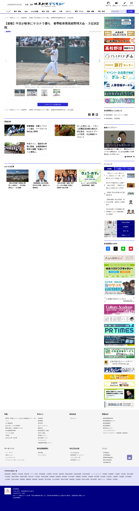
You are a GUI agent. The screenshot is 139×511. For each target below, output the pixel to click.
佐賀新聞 (78, 479)
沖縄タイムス (101, 479)
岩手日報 (55, 474)
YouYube (131, 249)
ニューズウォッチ (10, 457)
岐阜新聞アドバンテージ (77, 455)
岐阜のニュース (14, 18)
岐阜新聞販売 (106, 425)
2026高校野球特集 (10, 430)
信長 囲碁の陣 (107, 462)
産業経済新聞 (77, 474)
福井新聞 (84, 476)
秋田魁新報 (42, 474)
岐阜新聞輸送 (106, 423)
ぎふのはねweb (75, 452)
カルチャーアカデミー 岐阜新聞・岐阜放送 (115, 433)
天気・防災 (101, 11)
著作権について (42, 435)
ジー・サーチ (9, 452)
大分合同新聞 (55, 479)
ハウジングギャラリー (109, 430)
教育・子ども (79, 11)
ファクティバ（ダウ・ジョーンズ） (15, 460)
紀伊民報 (109, 476)
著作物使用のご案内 (43, 430)
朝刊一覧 (108, 5)
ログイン (131, 5)
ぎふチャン (74, 418)
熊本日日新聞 (85, 479)
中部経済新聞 (44, 476)
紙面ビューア (116, 5)
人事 (60, 11)
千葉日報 (123, 474)
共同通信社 (106, 452)
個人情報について (43, 438)
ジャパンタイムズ (96, 474)
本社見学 (40, 423)
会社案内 (40, 418)
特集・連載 (90, 11)
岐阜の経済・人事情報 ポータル (14, 428)
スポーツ (68, 11)
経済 (54, 11)
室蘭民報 (14, 474)
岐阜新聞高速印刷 (108, 418)
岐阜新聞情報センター (109, 420)
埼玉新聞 (7, 476)
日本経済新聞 (86, 474)
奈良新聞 (102, 476)
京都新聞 (90, 476)
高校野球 (24, 18)
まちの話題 (34, 11)
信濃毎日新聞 (23, 476)
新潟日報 (30, 476)
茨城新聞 (110, 474)
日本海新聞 (128, 476)
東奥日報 (26, 474)
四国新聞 (22, 479)
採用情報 (40, 420)
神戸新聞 (96, 476)
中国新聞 (121, 476)
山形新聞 (49, 474)
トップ (8, 11)
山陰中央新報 (15, 479)
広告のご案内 (41, 433)
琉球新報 (109, 479)
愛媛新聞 (28, 479)
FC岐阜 (7, 435)
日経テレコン (9, 455)
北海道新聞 (7, 474)
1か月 (129, 169)
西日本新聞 (48, 479)
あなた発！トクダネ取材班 (12, 425)
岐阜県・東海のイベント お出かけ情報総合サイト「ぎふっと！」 (20, 419)
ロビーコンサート (43, 425)
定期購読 (125, 226)
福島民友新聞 (68, 474)
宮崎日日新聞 (64, 479)
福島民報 (61, 474)
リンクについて (42, 440)
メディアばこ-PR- (76, 457)
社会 (26, 11)
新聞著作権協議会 (108, 457)
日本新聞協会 (106, 455)
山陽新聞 (115, 476)
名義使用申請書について (44, 442)
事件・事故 (17, 11)
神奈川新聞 (130, 474)
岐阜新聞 (64, 476)
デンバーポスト (42, 455)
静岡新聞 (58, 476)
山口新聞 (7, 479)
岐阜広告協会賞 (107, 460)
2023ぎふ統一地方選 (11, 438)
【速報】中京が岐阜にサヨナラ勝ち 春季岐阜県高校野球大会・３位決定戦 (50, 18)
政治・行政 (45, 11)
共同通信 (115, 479)
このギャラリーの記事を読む (52, 104)
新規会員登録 (126, 222)
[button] (99, 60)
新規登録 (124, 5)
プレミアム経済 (9, 433)
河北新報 (20, 474)
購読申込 (40, 428)
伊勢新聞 (52, 476)
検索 (131, 11)
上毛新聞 (117, 474)
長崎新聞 (71, 479)
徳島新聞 (34, 479)
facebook (108, 249)
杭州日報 (40, 452)
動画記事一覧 (131, 156)
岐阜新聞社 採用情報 (113, 118)
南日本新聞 (93, 479)
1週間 (119, 169)
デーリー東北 (34, 474)
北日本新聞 (71, 476)
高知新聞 (40, 479)
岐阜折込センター (108, 428)
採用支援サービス (75, 460)
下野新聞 (104, 474)
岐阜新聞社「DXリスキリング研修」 (117, 115)
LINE (123, 249)
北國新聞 (78, 476)
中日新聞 (37, 476)
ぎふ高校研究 (9, 423)
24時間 (109, 169)
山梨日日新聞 (15, 476)
